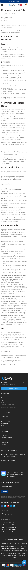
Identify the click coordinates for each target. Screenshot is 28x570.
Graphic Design (5, 440)
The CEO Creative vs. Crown (8, 531)
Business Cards (5, 442)
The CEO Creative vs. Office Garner (10, 525)
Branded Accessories (6, 437)
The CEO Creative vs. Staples (8, 527)
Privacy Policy (4, 416)
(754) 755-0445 (11, 460)
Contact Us (4, 425)
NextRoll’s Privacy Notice (19, 498)
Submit (4, 491)
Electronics (4, 435)
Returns (3, 419)
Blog (2, 402)
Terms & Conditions (6, 421)
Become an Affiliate (14, 388)
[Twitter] (5, 506)
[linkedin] (11, 506)
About (2, 400)
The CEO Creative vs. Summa (8, 529)
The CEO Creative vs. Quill (7, 522)
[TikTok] (14, 514)
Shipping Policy (5, 423)
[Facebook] (2, 506)
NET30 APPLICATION (14, 1)
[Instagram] (8, 514)
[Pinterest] (8, 506)
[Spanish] (21, 5)
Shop (2, 398)
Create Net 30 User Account (8, 407)
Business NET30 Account (7, 404)
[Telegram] (14, 506)
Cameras (3, 444)
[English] (19, 5)
